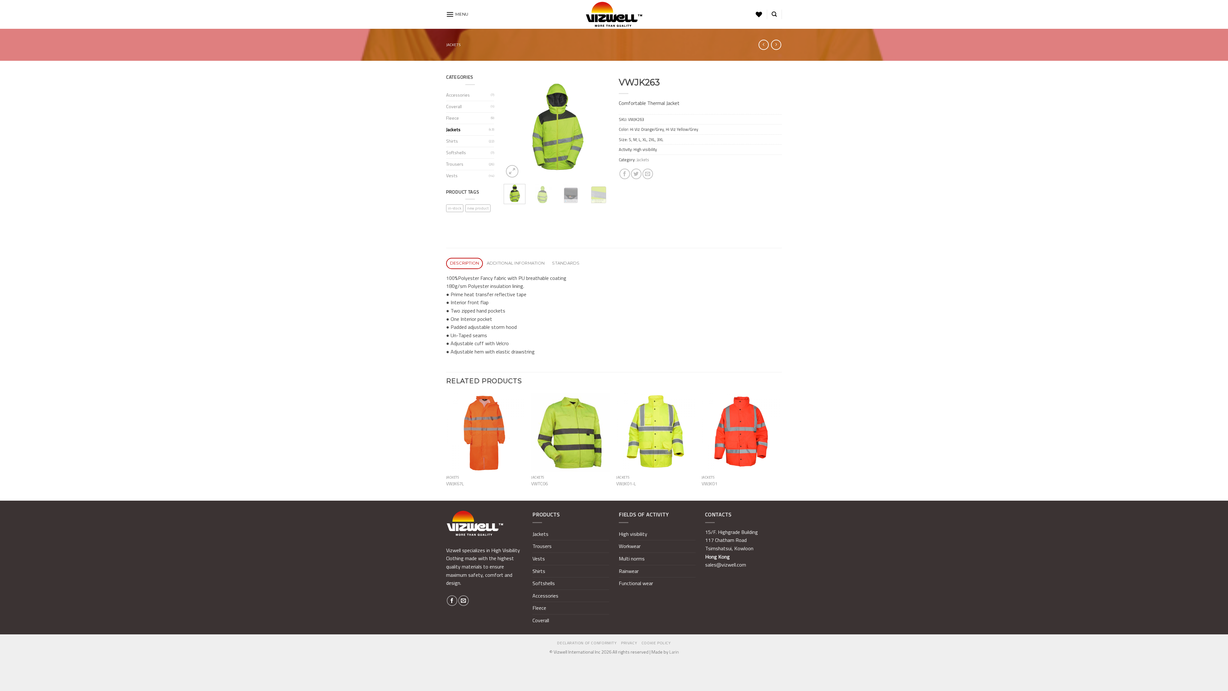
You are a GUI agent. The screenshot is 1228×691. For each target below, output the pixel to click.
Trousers (454, 164)
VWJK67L (455, 484)
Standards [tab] (565, 263)
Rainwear (629, 571)
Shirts (452, 141)
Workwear (630, 546)
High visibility (633, 534)
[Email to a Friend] (647, 174)
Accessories (458, 95)
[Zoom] (512, 171)
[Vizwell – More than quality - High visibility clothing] (614, 14)
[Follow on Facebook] (452, 600)
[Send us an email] (463, 600)
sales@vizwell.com (725, 564)
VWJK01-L (626, 484)
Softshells (456, 152)
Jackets (453, 45)
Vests (452, 175)
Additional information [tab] (516, 263)
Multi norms (632, 558)
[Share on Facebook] (624, 174)
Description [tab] (464, 263)
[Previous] (514, 126)
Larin (674, 651)
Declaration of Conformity (587, 643)
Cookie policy (656, 643)
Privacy (629, 643)
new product (478, 208)
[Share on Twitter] (636, 174)
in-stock (454, 208)
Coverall (454, 106)
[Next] (599, 126)
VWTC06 (539, 484)
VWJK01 (709, 484)
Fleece (452, 118)
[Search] (774, 14)
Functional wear (636, 583)
